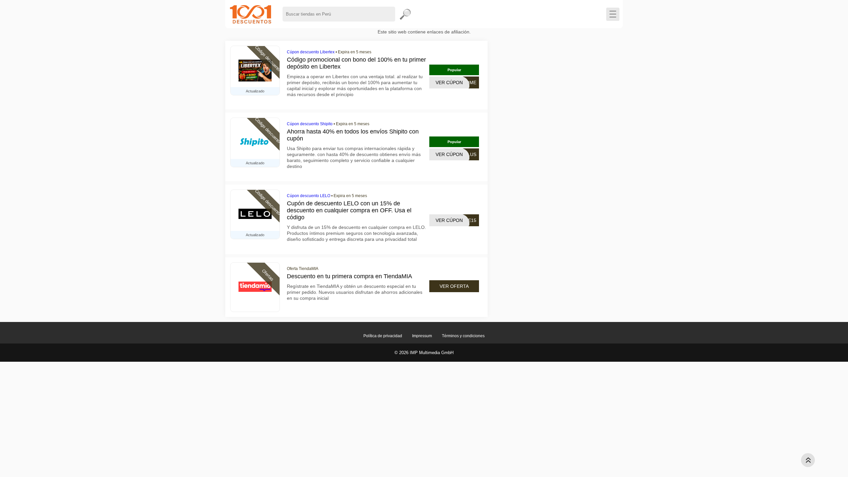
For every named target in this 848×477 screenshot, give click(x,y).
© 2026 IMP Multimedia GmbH (424, 352)
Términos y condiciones (463, 336)
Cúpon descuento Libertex (311, 52)
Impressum (422, 336)
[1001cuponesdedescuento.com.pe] (250, 14)
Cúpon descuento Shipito (310, 124)
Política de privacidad (382, 336)
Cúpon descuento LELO (308, 195)
